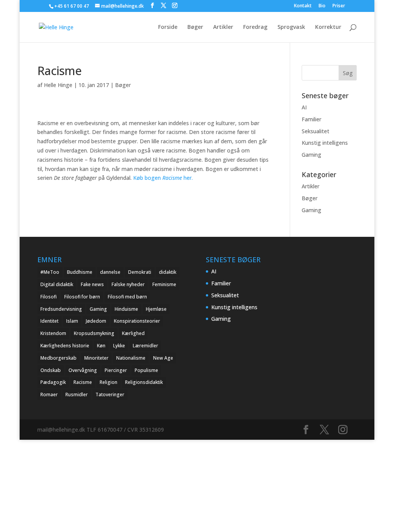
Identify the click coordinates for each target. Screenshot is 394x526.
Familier (311, 119)
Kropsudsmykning (94, 333)
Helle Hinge (58, 85)
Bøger (195, 27)
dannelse (110, 272)
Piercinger (116, 370)
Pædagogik (53, 382)
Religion (108, 382)
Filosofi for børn (82, 296)
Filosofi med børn (127, 296)
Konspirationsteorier (137, 321)
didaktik (167, 272)
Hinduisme (126, 309)
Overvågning (82, 370)
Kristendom (53, 333)
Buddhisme (79, 272)
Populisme (146, 370)
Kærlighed (133, 333)
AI (304, 107)
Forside (167, 27)
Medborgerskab (58, 358)
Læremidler (145, 345)
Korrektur (328, 27)
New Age (163, 358)
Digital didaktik (56, 284)
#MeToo (49, 272)
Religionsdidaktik (144, 382)
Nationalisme (130, 358)
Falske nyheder (128, 284)
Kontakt (303, 6)
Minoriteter (96, 358)
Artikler (223, 27)
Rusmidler (76, 394)
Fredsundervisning (61, 309)
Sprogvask (291, 27)
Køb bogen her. (162, 177)
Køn (101, 345)
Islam (72, 321)
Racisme (82, 382)
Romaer (49, 394)
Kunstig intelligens (325, 142)
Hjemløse (156, 309)
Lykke (119, 345)
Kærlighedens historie (64, 345)
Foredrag (255, 27)
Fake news (92, 284)
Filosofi (48, 296)
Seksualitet (315, 131)
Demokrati (139, 272)
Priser (338, 6)
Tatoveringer (109, 394)
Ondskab (50, 370)
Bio (322, 6)
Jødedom (96, 321)
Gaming (311, 154)
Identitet (49, 321)
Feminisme (164, 284)
